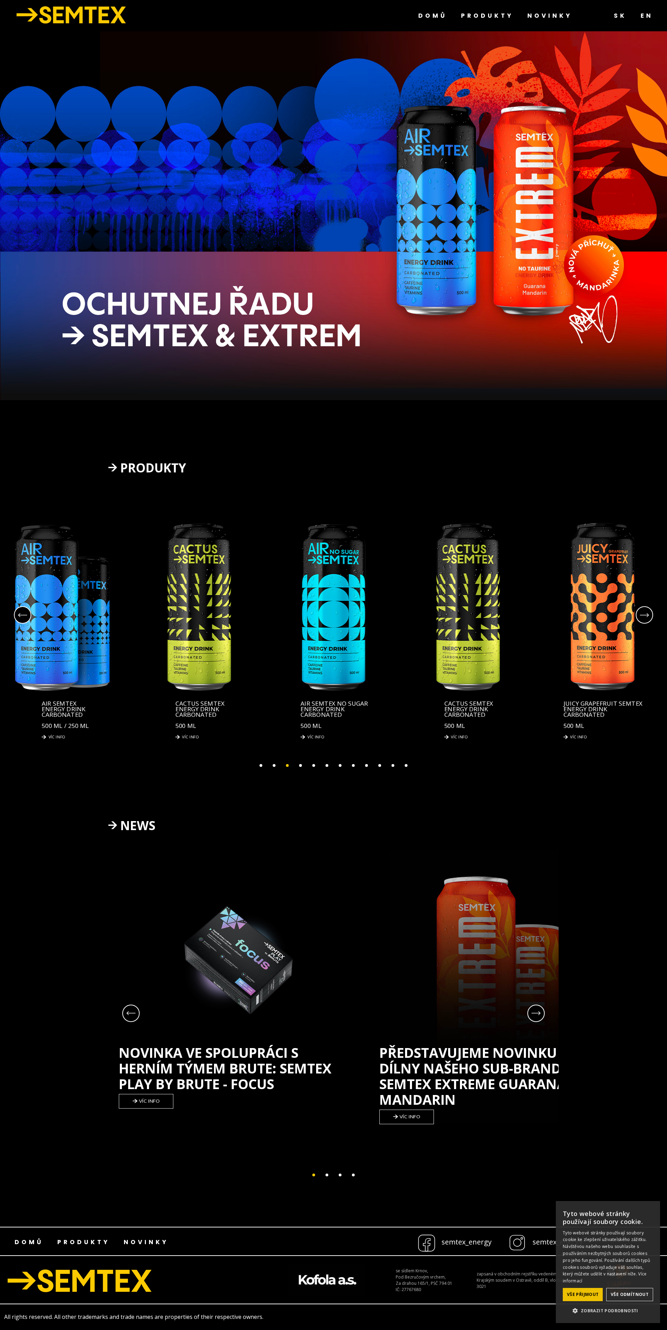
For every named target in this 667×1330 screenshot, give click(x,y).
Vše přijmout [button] (583, 1294)
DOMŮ (432, 15)
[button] (608, 1311)
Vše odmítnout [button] (630, 1294)
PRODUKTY (487, 15)
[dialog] (608, 1262)
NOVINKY (549, 15)
